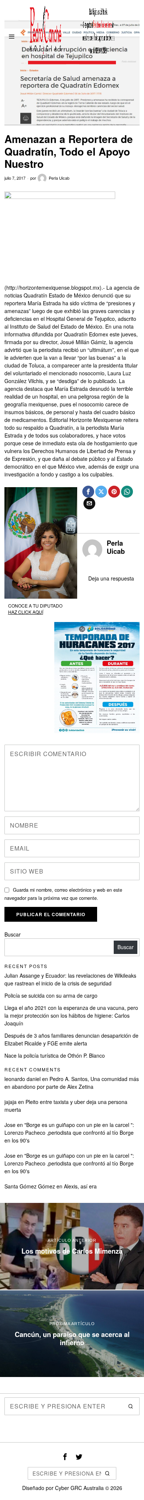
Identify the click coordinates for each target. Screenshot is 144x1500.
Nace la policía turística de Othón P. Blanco (54, 1055)
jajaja (10, 1101)
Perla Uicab (59, 178)
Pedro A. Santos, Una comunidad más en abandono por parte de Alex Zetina (71, 1082)
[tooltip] (88, 492)
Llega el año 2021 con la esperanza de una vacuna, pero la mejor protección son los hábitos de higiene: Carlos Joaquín (71, 1015)
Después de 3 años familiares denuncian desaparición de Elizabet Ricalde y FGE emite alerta (71, 1039)
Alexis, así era (80, 1186)
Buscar (12, 934)
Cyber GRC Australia (79, 1487)
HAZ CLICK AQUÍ (25, 612)
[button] (131, 1406)
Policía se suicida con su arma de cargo (50, 995)
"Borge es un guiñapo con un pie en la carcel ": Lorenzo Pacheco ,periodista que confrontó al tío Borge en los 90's (69, 1132)
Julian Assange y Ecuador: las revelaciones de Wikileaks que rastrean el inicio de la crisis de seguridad (70, 979)
